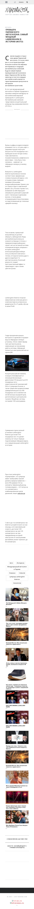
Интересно (20, 563)
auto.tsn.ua (21, 493)
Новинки (12, 573)
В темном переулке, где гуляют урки (17, 839)
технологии (17, 583)
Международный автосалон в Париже (17, 568)
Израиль (8, 27)
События (22, 573)
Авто (11, 563)
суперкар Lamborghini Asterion (17, 578)
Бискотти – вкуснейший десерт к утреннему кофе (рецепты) (17, 846)
